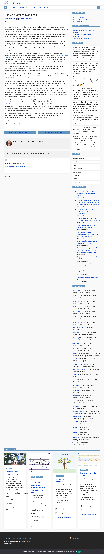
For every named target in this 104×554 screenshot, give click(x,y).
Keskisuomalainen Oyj (79, 327)
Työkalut (32, 7)
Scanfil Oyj (75, 422)
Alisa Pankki (76, 343)
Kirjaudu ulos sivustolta (79, 19)
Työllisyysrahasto (77, 354)
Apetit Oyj (75, 396)
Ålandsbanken (76, 417)
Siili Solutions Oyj (77, 291)
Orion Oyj (75, 359)
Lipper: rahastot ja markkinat (81, 38)
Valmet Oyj (75, 438)
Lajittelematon (77, 169)
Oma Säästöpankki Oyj (79, 369)
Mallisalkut (21, 7)
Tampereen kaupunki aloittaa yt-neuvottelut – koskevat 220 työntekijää (88, 219)
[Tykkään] (5, 21)
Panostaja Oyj (76, 390)
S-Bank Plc (75, 375)
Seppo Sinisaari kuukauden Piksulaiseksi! (20, 133)
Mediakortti (28, 538)
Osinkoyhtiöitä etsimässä (61, 480)
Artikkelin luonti (77, 21)
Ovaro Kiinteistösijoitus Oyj (80, 364)
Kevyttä (75, 162)
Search (98, 7)
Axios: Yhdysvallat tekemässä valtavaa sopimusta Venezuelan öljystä (86, 193)
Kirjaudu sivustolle (78, 17)
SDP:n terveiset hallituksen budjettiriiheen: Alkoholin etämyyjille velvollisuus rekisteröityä (87, 234)
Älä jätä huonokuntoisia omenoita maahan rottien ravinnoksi (87, 242)
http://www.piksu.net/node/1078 (15, 167)
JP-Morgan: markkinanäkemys (81, 34)
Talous (75, 179)
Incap (74, 380)
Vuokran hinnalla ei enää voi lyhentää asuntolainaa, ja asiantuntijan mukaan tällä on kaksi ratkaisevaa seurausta (88, 202)
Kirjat (74, 165)
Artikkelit (12, 7)
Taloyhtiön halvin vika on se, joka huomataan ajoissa (86, 272)
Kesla (74, 401)
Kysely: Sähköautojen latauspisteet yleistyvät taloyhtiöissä (87, 279)
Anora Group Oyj (77, 411)
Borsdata (75, 32)
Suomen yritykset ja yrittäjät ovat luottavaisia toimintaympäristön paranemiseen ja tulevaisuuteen (38, 486)
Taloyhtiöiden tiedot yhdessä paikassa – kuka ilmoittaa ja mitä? (88, 258)
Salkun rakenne (78, 172)
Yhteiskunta (77, 182)
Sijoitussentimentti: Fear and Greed (83, 30)
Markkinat (42, 7)
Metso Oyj (75, 333)
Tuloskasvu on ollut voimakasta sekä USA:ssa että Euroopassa (85, 129)
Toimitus (12, 538)
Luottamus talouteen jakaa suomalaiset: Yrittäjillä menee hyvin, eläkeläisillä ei (88, 211)
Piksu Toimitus (42, 525)
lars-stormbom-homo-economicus (26, 18)
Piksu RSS (76, 538)
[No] (102, 551)
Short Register (76, 36)
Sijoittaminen (77, 175)
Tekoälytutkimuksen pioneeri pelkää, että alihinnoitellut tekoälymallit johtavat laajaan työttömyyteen (88, 250)
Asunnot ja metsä (78, 159)
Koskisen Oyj (76, 385)
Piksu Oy (6, 538)
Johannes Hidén (18, 508)
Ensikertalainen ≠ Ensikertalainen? (12, 473)
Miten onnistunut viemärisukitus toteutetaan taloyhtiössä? (86, 226)
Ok (79, 551)
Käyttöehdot (20, 538)
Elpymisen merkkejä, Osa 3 (53, 133)
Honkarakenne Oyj (78, 406)
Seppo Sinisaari (67, 517)
